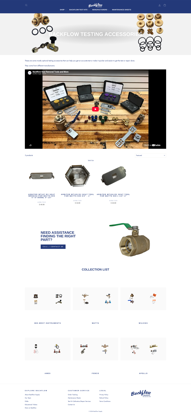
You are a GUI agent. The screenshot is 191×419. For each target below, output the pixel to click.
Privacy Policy (103, 395)
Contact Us (71, 405)
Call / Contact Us (53, 247)
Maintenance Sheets (121, 10)
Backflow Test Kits (78, 10)
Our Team (28, 398)
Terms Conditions (104, 401)
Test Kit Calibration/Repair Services (79, 401)
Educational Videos (31, 405)
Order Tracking (73, 395)
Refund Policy (103, 398)
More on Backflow (30, 408)
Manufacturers (100, 10)
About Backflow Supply (32, 395)
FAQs (26, 401)
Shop (62, 10)
